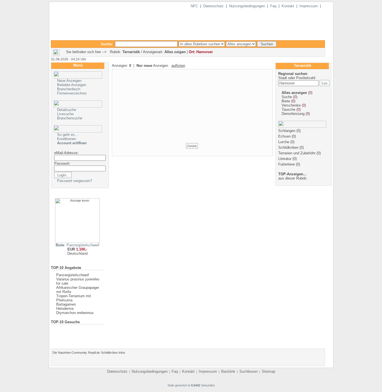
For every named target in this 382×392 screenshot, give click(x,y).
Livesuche (65, 114)
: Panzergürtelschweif (77, 245)
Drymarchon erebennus (75, 313)
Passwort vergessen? (74, 181)
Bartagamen (66, 304)
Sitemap (268, 371)
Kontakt (288, 6)
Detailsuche (66, 110)
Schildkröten (288, 147)
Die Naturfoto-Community (70, 352)
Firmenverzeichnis (72, 93)
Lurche (283, 142)
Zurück (192, 146)
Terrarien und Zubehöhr (296, 153)
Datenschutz (213, 6)
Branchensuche (69, 118)
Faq (273, 6)
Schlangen (286, 131)
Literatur (284, 159)
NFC (194, 6)
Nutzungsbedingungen (247, 6)
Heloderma (65, 308)
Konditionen (66, 139)
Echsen (284, 136)
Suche (287, 97)
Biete (286, 101)
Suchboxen (248, 371)
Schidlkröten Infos (113, 352)
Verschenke (291, 105)
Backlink (228, 371)
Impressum (309, 6)
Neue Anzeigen (69, 81)
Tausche (288, 109)
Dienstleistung (293, 114)
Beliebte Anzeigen (71, 85)
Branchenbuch (68, 89)
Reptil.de (94, 352)
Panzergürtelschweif (72, 275)
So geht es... (67, 135)
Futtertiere (286, 164)
